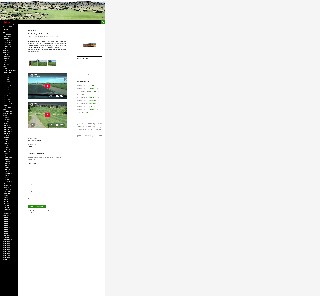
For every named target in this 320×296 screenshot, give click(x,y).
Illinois (5, 141)
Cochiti (32, 145)
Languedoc (6, 85)
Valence (6, 64)
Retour (85, 94)
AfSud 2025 (5, 233)
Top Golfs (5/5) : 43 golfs (86, 21)
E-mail (30, 192)
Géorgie (6, 137)
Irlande (4, 109)
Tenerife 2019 (6, 237)
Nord (5, 91)
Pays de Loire (7, 97)
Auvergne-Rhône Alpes (9, 70)
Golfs (3, 32)
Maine (5, 153)
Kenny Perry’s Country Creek (84, 74)
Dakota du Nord (7, 129)
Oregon (6, 187)
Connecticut (7, 127)
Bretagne (6, 75)
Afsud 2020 (5, 225)
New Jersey (6, 175)
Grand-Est (6, 81)
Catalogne (6, 56)
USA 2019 (5, 255)
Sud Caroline (7, 193)
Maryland (6, 155)
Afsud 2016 (5, 221)
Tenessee (6, 195)
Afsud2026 (5, 235)
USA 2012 (5, 241)
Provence (6, 101)
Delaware (6, 133)
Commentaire (32, 163)
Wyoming (6, 211)
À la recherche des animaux (84, 62)
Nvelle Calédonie (7, 111)
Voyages (35, 30)
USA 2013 (5, 243)
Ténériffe (6, 62)
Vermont (6, 201)
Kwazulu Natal (7, 40)
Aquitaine (6, 68)
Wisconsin (6, 209)
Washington (6, 205)
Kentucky (6, 149)
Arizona (6, 119)
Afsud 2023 (5, 229)
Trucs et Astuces (6, 239)
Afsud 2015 (5, 219)
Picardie (6, 99)
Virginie (6, 203)
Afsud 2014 (5, 217)
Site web (30, 199)
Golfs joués (6, 22)
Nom (30, 185)
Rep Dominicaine (7, 113)
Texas (5, 197)
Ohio (5, 183)
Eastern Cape (7, 36)
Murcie (5, 60)
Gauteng (6, 38)
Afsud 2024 (5, 231)
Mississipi (6, 163)
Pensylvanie (6, 189)
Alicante (6, 54)
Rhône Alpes (7, 107)
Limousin (6, 87)
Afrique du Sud (6, 34)
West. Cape (6, 46)
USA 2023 (5, 257)
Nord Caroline (7, 179)
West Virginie (7, 207)
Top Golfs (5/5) (5, 213)
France (4, 66)
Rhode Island (7, 191)
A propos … (97, 21)
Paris (5, 95)
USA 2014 (5, 245)
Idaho (5, 139)
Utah (5, 199)
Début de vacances (82, 68)
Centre (5, 77)
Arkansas (6, 121)
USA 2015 (30, 30)
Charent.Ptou (7, 79)
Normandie (6, 93)
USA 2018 (5, 253)
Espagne (5, 52)
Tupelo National (81, 71)
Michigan (6, 159)
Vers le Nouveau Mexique (34, 139)
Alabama (6, 117)
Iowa (5, 145)
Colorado (6, 125)
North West (6, 44)
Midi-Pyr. (6, 89)
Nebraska (6, 169)
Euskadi (6, 58)
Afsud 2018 (5, 223)
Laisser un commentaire (52, 36)
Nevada (6, 171)
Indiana (6, 143)
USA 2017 (5, 251)
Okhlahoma (6, 185)
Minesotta (6, 161)
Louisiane (6, 151)
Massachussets (7, 157)
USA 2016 (5, 249)
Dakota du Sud (7, 131)
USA (4, 115)
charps (41, 36)
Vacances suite (94, 103)
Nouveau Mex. (7, 181)
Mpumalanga (7, 42)
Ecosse (4, 50)
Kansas (5, 147)
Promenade (80, 65)
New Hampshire (7, 173)
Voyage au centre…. (95, 97)
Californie (6, 123)
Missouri (6, 165)
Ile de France (7, 83)
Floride (5, 135)
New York (6, 177)
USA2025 (5, 259)
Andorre (5, 48)
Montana (6, 167)
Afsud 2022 (5, 227)
